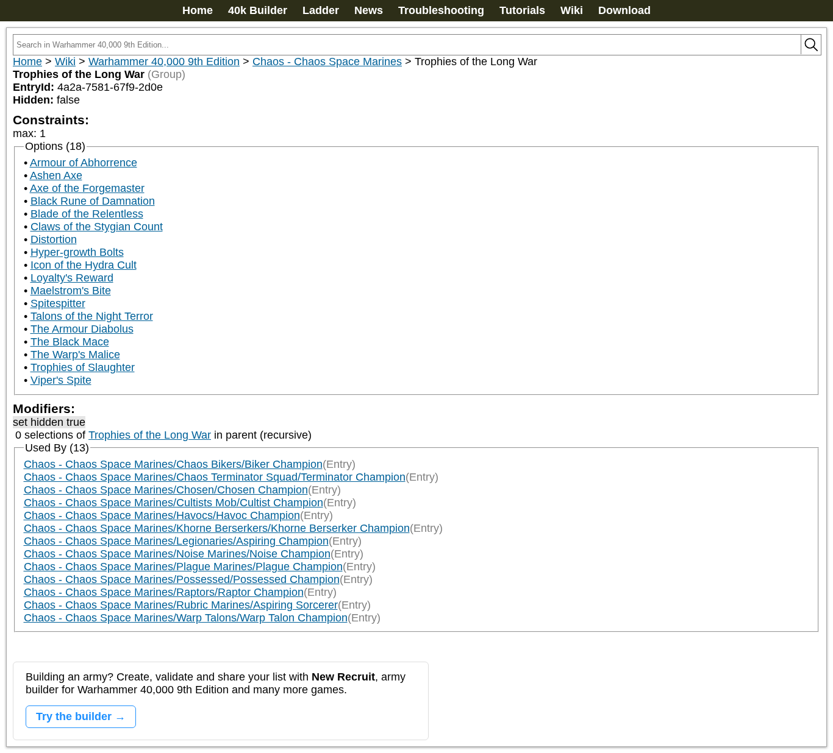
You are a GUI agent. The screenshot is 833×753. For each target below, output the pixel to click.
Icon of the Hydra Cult (83, 265)
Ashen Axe (56, 175)
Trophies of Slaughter (82, 367)
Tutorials (522, 10)
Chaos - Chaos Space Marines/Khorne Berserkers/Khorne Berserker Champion (217, 528)
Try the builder (74, 716)
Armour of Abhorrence (83, 163)
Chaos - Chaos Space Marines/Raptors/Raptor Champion (164, 592)
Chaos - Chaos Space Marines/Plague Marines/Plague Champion (183, 566)
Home (197, 10)
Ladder (320, 10)
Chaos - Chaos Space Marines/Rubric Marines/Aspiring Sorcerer (181, 605)
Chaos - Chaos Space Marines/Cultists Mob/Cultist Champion (173, 503)
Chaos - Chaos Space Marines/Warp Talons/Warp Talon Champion (186, 618)
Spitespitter (57, 303)
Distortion (53, 239)
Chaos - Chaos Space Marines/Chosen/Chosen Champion (166, 490)
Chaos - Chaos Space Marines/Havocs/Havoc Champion (162, 515)
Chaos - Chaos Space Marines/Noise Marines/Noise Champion (177, 554)
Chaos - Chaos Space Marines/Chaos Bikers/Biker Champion (173, 464)
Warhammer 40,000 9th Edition (164, 61)
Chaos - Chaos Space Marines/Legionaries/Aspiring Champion (176, 541)
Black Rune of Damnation (92, 201)
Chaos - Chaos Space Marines (327, 61)
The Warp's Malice (75, 354)
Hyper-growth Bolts (77, 252)
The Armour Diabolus (82, 329)
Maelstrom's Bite (70, 291)
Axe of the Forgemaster (87, 188)
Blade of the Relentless (86, 214)
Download (624, 10)
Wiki (571, 10)
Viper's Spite (60, 380)
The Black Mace (69, 342)
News (368, 10)
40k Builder (257, 10)
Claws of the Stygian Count (96, 227)
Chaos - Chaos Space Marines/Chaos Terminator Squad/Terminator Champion (215, 477)
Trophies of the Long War (149, 435)
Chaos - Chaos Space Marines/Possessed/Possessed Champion (182, 579)
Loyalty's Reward (71, 278)
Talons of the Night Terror (91, 316)
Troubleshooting (441, 10)
